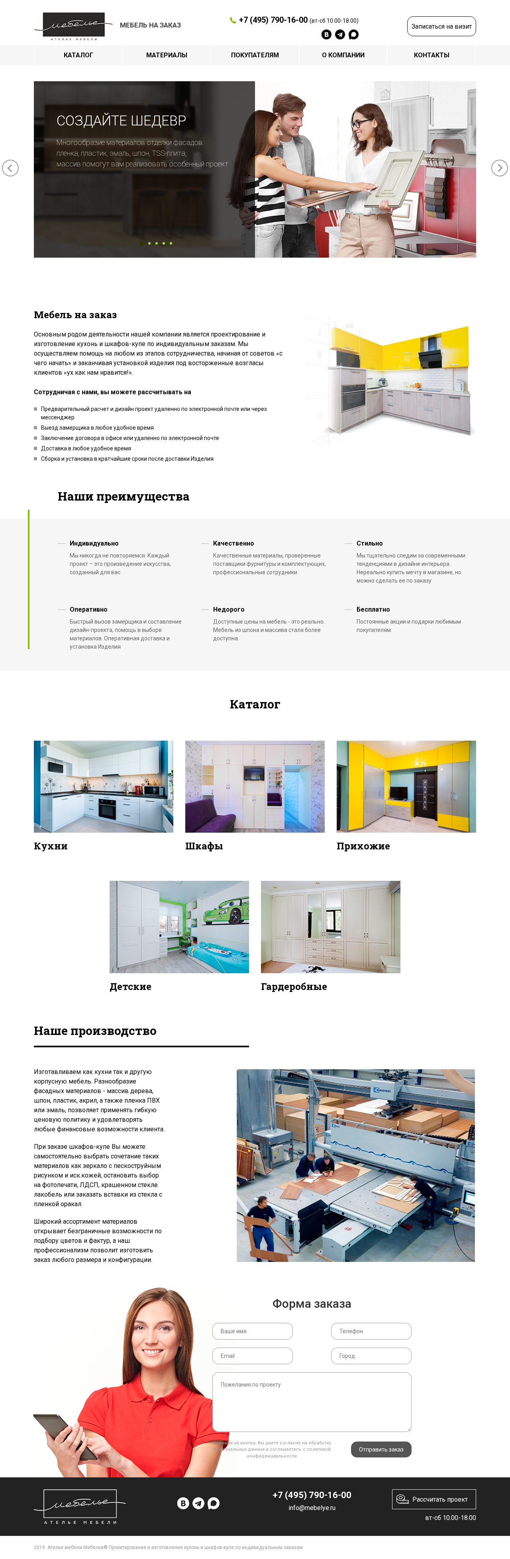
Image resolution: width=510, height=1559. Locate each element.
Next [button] (499, 168)
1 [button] (141, 243)
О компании (343, 55)
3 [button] (156, 243)
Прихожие (363, 845)
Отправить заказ (381, 1449)
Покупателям (255, 55)
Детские (130, 986)
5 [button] (171, 243)
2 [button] (149, 243)
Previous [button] (10, 168)
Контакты (431, 55)
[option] (255, 169)
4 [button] (164, 243)
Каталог (78, 55)
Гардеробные (294, 986)
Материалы (166, 55)
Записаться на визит (442, 26)
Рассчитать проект (440, 1499)
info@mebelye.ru (311, 1508)
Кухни (51, 845)
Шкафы (204, 845)
